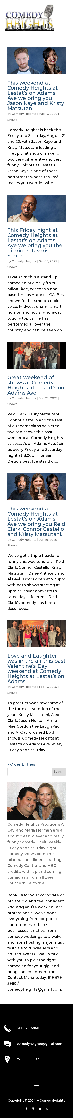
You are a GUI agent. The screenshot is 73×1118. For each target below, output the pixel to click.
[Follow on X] (46, 1109)
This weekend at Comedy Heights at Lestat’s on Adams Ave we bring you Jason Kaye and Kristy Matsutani (35, 95)
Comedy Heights (24, 114)
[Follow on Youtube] (40, 1109)
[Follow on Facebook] (26, 1109)
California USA (28, 1059)
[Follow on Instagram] (33, 1109)
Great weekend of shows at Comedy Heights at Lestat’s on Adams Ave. (35, 385)
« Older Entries (21, 764)
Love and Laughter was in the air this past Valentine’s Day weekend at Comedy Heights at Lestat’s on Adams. (36, 668)
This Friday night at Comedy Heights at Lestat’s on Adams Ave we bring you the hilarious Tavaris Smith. (34, 243)
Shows (12, 120)
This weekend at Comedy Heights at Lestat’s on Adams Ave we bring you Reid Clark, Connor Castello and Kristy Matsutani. (36, 521)
